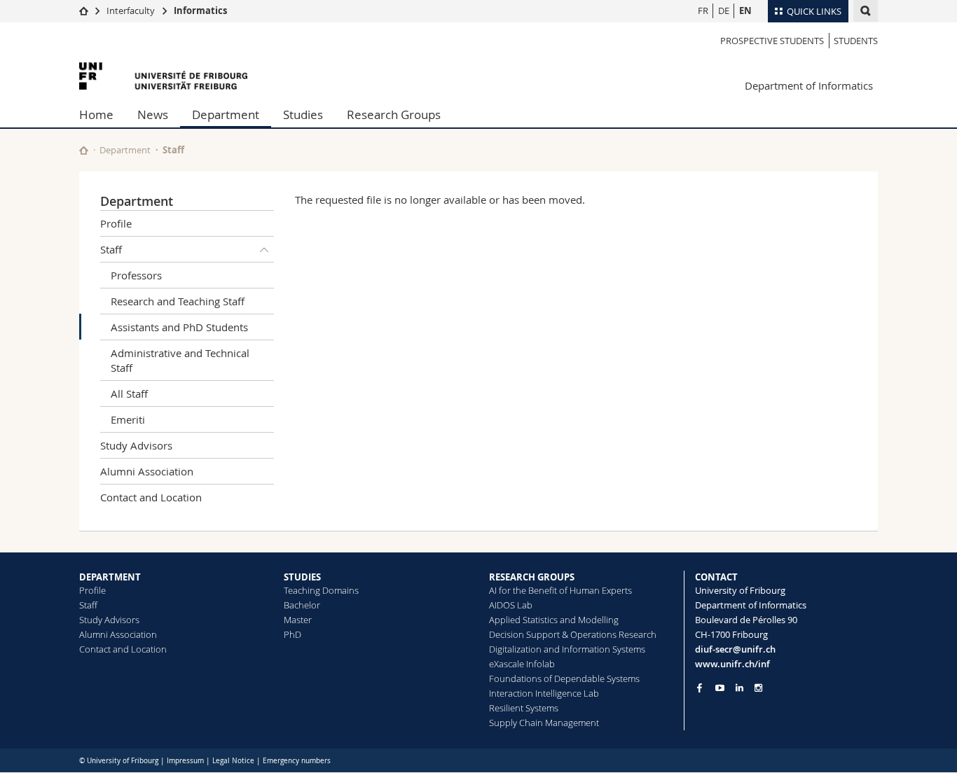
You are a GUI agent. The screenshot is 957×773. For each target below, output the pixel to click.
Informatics (200, 10)
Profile (116, 223)
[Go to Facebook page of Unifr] (699, 687)
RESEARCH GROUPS (531, 577)
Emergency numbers (297, 760)
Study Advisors (136, 445)
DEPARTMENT (110, 577)
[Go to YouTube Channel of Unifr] (719, 687)
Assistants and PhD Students (179, 327)
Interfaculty (130, 10)
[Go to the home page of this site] (83, 150)
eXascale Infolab (522, 663)
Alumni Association (146, 471)
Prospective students (772, 40)
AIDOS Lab (510, 605)
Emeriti (128, 419)
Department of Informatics (809, 85)
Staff (173, 150)
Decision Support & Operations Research (572, 634)
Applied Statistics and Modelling (554, 619)
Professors (136, 275)
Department (225, 114)
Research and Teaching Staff (178, 301)
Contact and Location (151, 497)
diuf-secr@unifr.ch (735, 649)
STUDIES (302, 577)
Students (856, 40)
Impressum (185, 760)
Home (96, 114)
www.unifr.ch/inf (732, 663)
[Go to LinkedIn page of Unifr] (739, 687)
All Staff (129, 393)
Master (298, 619)
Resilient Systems (523, 708)
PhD (292, 634)
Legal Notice (233, 760)
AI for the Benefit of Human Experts (560, 590)
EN (745, 10)
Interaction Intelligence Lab (544, 693)
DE (723, 10)
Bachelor (302, 605)
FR (703, 10)
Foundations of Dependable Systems (564, 678)
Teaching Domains (321, 590)
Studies (303, 114)
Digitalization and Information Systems (567, 649)
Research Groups (394, 114)
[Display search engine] (865, 11)
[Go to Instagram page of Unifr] (758, 687)
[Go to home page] (83, 10)
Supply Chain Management (544, 722)
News (152, 114)
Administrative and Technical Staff (180, 360)
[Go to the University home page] (163, 76)
